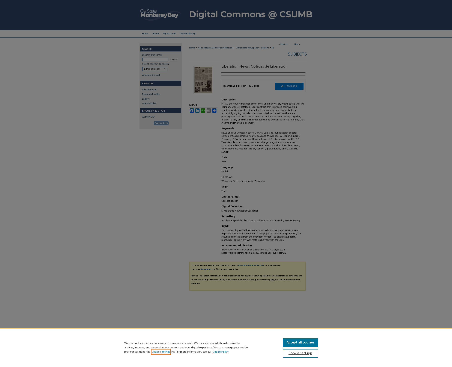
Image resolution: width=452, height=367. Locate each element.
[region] (226, 347)
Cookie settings (161, 352)
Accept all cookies (300, 342)
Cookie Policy (220, 352)
